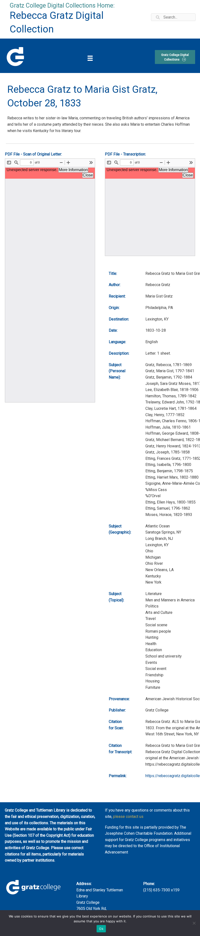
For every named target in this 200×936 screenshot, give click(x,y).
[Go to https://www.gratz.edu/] (15, 55)
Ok (101, 929)
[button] (175, 57)
